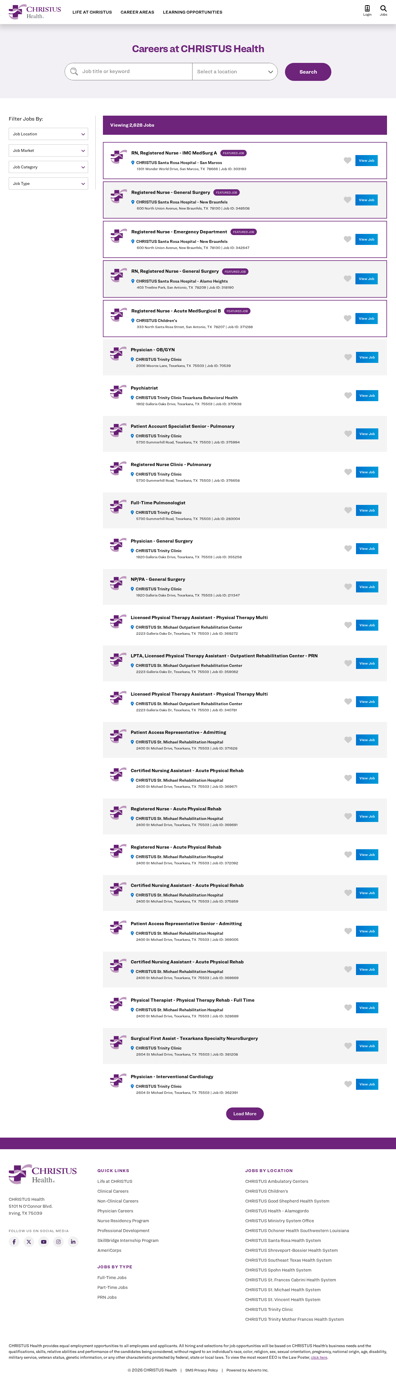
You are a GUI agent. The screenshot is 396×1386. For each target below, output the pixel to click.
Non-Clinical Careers (118, 1201)
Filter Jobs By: (26, 119)
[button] (234, 71)
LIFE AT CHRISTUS (92, 12)
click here (319, 1357)
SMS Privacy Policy (201, 1370)
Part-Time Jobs (112, 1287)
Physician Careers (115, 1211)
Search (308, 72)
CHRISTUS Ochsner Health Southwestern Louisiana (297, 1230)
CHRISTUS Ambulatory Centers (276, 1181)
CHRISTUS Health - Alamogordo (277, 1211)
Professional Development (123, 1230)
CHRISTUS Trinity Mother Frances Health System (294, 1319)
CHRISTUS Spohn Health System (278, 1270)
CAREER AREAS (137, 12)
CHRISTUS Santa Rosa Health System (283, 1240)
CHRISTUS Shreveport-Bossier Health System (291, 1250)
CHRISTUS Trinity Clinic (269, 1309)
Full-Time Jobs (112, 1277)
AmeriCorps (109, 1250)
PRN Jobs (107, 1297)
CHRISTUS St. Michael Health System (283, 1289)
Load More (245, 1113)
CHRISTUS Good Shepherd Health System (287, 1201)
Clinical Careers (113, 1191)
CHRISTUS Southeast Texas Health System (288, 1260)
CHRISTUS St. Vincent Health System (282, 1299)
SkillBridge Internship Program (128, 1240)
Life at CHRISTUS (114, 1181)
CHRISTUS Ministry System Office (279, 1220)
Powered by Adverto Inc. (247, 1370)
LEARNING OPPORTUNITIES (192, 12)
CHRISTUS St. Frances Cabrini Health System (290, 1280)
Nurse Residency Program (123, 1220)
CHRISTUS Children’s (266, 1191)
